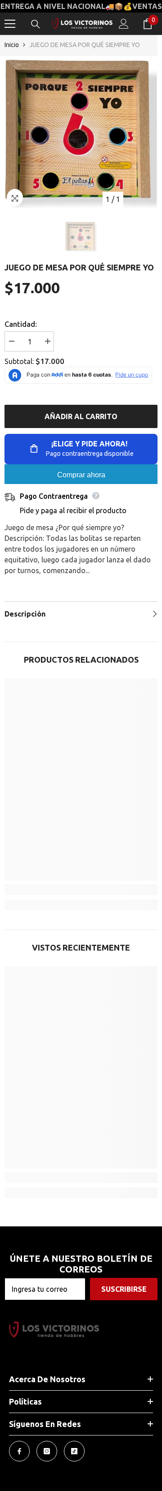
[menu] (9, 23)
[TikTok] (74, 1451)
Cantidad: (20, 324)
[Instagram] (46, 1451)
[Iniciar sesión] (124, 24)
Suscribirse (124, 1289)
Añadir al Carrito (81, 416)
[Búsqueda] (35, 24)
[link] (81, 889)
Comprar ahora (81, 475)
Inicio (11, 44)
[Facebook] (19, 1451)
